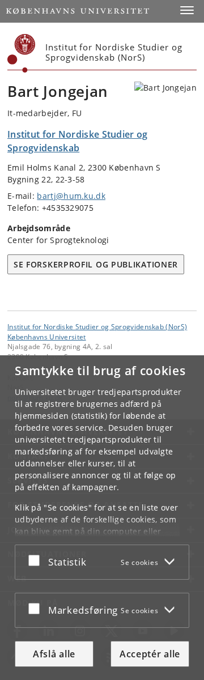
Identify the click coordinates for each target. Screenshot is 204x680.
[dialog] (102, 517)
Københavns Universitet (46, 336)
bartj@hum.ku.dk (71, 195)
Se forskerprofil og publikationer (96, 264)
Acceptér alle (150, 654)
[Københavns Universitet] (21, 53)
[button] (187, 10)
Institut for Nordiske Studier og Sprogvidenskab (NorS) (97, 326)
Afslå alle (54, 654)
